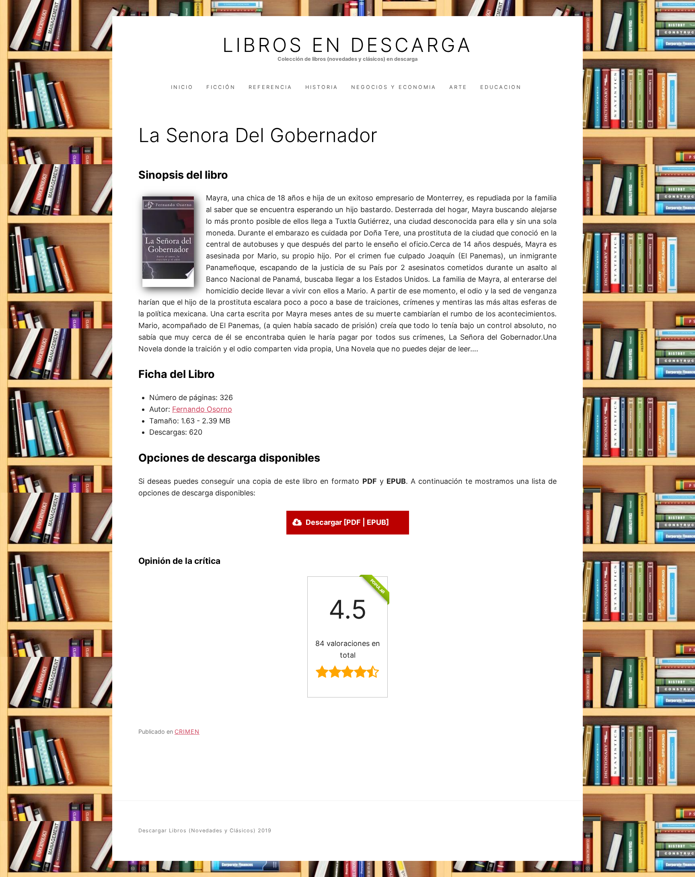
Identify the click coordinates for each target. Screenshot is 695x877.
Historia (321, 87)
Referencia (270, 87)
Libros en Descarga (347, 45)
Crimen (187, 731)
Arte (458, 87)
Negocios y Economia (393, 87)
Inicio (182, 87)
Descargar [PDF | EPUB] (347, 522)
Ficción (221, 87)
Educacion (501, 87)
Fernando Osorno (202, 409)
